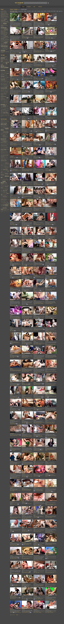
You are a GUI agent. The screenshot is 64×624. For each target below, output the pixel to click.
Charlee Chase (3, 146)
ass (6, 59)
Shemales (40, 6)
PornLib (7, 37)
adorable (48, 611)
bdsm (2, 62)
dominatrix (41, 25)
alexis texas (50, 384)
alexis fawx (38, 65)
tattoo (2, 112)
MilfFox (6, 33)
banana (39, 504)
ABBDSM (11, 235)
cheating (2, 71)
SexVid (7, 40)
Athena (4, 135)
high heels (50, 184)
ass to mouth (49, 144)
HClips (8, 22)
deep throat (50, 106)
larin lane (19, 612)
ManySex (6, 30)
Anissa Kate (5, 132)
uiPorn (2, 44)
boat (40, 93)
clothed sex (36, 78)
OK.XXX (5, 34)
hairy (10, 357)
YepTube (7, 51)
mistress (13, 132)
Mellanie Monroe (5, 177)
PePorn (2, 35)
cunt (1, 77)
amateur (3, 58)
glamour (51, 238)
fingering (5, 84)
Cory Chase (4, 149)
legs (6, 92)
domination (7, 79)
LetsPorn (2, 30)
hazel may (51, 475)
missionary (3, 98)
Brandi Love (3, 140)
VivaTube (6, 47)
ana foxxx (13, 573)
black (5, 66)
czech (34, 131)
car (19, 93)
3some (5, 56)
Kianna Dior (2, 167)
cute (5, 77)
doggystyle (3, 79)
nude (7, 100)
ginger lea (29, 304)
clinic (29, 422)
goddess (27, 410)
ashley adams (28, 105)
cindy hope (51, 612)
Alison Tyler (3, 126)
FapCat (5, 19)
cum (1, 75)
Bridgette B (5, 141)
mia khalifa (48, 11)
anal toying (46, 599)
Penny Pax (2, 186)
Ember (7, 152)
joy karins (27, 146)
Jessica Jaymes (3, 161)
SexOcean (7, 39)
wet (4, 115)
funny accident (12, 12)
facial (8, 81)
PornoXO (3, 38)
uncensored (2, 114)
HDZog (5, 24)
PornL (4, 37)
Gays (34, 6)
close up (7, 71)
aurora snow (48, 531)
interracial (31, 530)
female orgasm (3, 83)
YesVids (2, 52)
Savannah (5, 196)
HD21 (2, 23)
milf (7, 97)
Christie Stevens (5, 147)
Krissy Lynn (7, 167)
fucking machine (28, 252)
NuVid (2, 34)
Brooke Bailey (6, 143)
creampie (2, 74)
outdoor (3, 102)
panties (6, 102)
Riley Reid (5, 190)
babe (2, 61)
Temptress (6, 206)
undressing (16, 385)
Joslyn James (3, 163)
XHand (7, 48)
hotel (18, 157)
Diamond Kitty (6, 151)
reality (53, 51)
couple (4, 73)
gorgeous (23, 572)
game (41, 197)
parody (28, 331)
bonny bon (18, 318)
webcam (2, 115)
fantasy (4, 82)
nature (14, 26)
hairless (43, 449)
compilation (5, 72)
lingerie (2, 94)
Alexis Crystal (4, 123)
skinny (8, 108)
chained (35, 318)
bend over (17, 93)
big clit (54, 409)
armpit (24, 503)
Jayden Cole (5, 158)
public (24, 79)
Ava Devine (2, 137)
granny (54, 491)
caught (57, 11)
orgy (1, 102)
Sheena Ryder (3, 201)
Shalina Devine (4, 199)
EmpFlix (2, 19)
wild (1, 116)
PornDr (4, 35)
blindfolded (46, 318)
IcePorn (2, 26)
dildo (6, 78)
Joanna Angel (5, 162)
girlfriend (13, 251)
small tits (4, 109)
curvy (3, 77)
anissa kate (50, 249)
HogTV (2, 25)
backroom (46, 449)
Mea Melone (2, 176)
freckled (20, 250)
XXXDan (3, 50)
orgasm (7, 101)
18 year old (2, 56)
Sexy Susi (5, 198)
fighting (30, 196)
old (3, 101)
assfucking (5, 60)
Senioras (2, 39)
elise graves (37, 197)
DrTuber (35, 181)
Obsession (2, 185)
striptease (2, 111)
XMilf (1, 49)
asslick (24, 210)
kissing (7, 91)
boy (23, 304)
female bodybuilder (18, 370)
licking (5, 93)
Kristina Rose (3, 168)
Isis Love (5, 156)
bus (61, 11)
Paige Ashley (7, 185)
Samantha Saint (3, 193)
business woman (50, 572)
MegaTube (3, 33)
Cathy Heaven (6, 144)
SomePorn (2, 41)
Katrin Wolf (2, 166)
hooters (8, 89)
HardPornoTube (3, 22)
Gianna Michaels (6, 154)
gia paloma (13, 545)
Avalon (5, 137)
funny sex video (20, 11)
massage (2, 95)
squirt (4, 110)
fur (19, 356)
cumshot (3, 76)
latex (22, 131)
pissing (8, 103)
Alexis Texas (5, 125)
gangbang (25, 464)
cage (30, 66)
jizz (1, 91)
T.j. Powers (5, 205)
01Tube (2, 11)
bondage (2, 68)
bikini (46, 586)
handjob (6, 86)
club (49, 91)
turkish (35, 11)
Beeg (2, 15)
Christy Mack (3, 148)
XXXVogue (3, 51)
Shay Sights (4, 200)
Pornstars (29, 6)
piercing (5, 103)
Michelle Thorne (3, 178)
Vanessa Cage (6, 209)
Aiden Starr (5, 121)
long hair (5, 94)
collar (42, 463)
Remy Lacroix (3, 189)
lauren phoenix (17, 185)
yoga (59, 11)
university (35, 238)
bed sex (26, 66)
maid (39, 79)
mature (2, 97)
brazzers (45, 11)
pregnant (16, 12)
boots (16, 67)
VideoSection (4, 46)
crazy (51, 91)
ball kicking (30, 435)
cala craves (26, 451)
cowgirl (7, 73)
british (4, 69)
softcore (7, 109)
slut (1, 109)
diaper (53, 144)
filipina (37, 318)
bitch (39, 37)
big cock (18, 66)
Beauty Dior (3, 138)
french (8, 84)
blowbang (13, 67)
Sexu (5, 40)
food (13, 131)
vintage (6, 114)
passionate (2, 103)
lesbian (2, 93)
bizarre (24, 196)
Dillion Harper (3, 152)
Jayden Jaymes (3, 159)
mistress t (13, 170)
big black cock (3, 63)
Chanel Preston (4, 145)
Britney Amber (4, 142)
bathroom (39, 303)
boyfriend (31, 598)
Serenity (2, 198)
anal (2, 59)
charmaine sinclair (16, 611)
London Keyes (5, 172)
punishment (48, 278)
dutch (47, 544)
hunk (31, 304)
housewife (16, 251)
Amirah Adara (5, 127)
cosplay (36, 172)
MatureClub (3, 31)
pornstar (3, 104)
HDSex (5, 23)
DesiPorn (7, 16)
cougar (2, 73)
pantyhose (54, 170)
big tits (2, 66)
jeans (12, 26)
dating (28, 67)
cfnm (47, 91)
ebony (2, 81)
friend (16, 544)
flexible (34, 106)
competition (23, 67)
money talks (29, 11)
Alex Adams (5, 122)
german (15, 265)
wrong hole (38, 11)
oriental (46, 38)
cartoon (32, 11)
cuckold (6, 74)
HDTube (2, 24)
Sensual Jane (6, 197)
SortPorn (6, 41)
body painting (41, 343)
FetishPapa (3, 20)
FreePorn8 (3, 21)
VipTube (2, 47)
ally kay (24, 476)
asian (4, 59)
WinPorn (4, 48)
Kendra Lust (6, 166)
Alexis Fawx (4, 124)
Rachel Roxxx (5, 187)
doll (36, 210)
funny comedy (53, 11)
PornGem (2, 36)
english (26, 238)
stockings (6, 110)
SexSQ (2, 40)
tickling (25, 197)
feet (7, 82)
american (36, 51)
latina (5, 92)
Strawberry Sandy (5, 202)
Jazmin (8, 159)
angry (49, 599)
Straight (23, 6)
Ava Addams (5, 136)
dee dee (17, 250)
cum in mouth (5, 75)
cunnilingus (6, 76)
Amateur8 (3, 14)
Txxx (5, 43)
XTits (6, 49)
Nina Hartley (6, 184)
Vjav (1, 48)
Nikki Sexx (2, 184)
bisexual (13, 39)
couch (51, 290)
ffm (37, 157)
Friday (2, 154)
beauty (4, 62)
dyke (36, 572)
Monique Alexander (3, 180)
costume (38, 25)
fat (6, 82)
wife (8, 115)
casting (6, 70)
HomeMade (6, 25)
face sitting (17, 264)
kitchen (53, 184)
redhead (52, 278)
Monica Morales (5, 179)
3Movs (5, 11)
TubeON (2, 43)
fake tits (2, 82)
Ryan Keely (5, 192)
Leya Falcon (5, 171)
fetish (2, 84)
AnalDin (6, 14)
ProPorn (6, 38)
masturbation (3, 96)
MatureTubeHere (4, 32)
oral (4, 101)
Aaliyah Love (3, 120)
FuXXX (6, 21)
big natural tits (28, 343)
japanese (29, 572)
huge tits (2, 90)
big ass (7, 62)
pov (6, 104)
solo (1, 110)
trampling (16, 132)
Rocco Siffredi (3, 191)
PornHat (6, 36)
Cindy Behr (6, 148)
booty (5, 68)
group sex (35, 79)
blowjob (6, 67)
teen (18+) (5, 112)
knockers (2, 92)
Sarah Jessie (5, 194)
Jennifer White (4, 160)
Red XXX (6, 188)
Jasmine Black (3, 157)
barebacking (5, 61)
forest (52, 357)
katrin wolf (30, 225)
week (25, 9)
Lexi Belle (3, 170)
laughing (31, 118)
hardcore (3, 88)
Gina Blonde (3, 155)
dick (4, 78)
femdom (7, 83)
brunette (3, 70)
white (6, 115)
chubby (5, 71)
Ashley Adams (3, 134)
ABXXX (5, 12)
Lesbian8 (6, 29)
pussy (4, 106)
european (4, 81)
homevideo (4, 89)
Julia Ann (7, 163)
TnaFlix (5, 42)
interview (25, 146)
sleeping (25, 11)
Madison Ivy (3, 173)
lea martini (53, 437)
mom (2, 99)
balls (20, 237)
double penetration (4, 80)
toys (8, 113)
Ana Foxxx (2, 128)
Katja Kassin (5, 165)
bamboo (38, 290)
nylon (28, 544)
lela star (23, 92)
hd (6, 88)
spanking (13, 385)
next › (17, 614)
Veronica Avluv (3, 210)
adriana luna (25, 489)
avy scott (52, 531)
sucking (5, 111)
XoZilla (4, 49)
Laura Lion (5, 169)
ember (11, 277)
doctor (42, 11)
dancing (53, 91)
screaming (2, 108)
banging (30, 25)
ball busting (27, 210)
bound (15, 264)
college (2, 72)
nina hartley (39, 545)
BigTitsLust (5, 15)
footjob (15, 131)
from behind (40, 250)
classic (29, 145)
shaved (5, 108)
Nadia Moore (3, 182)
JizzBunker (4, 27)
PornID (2, 37)
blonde (2, 67)
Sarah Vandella (3, 195)
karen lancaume (49, 437)
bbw (8, 61)
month (22, 9)
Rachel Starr (3, 188)
